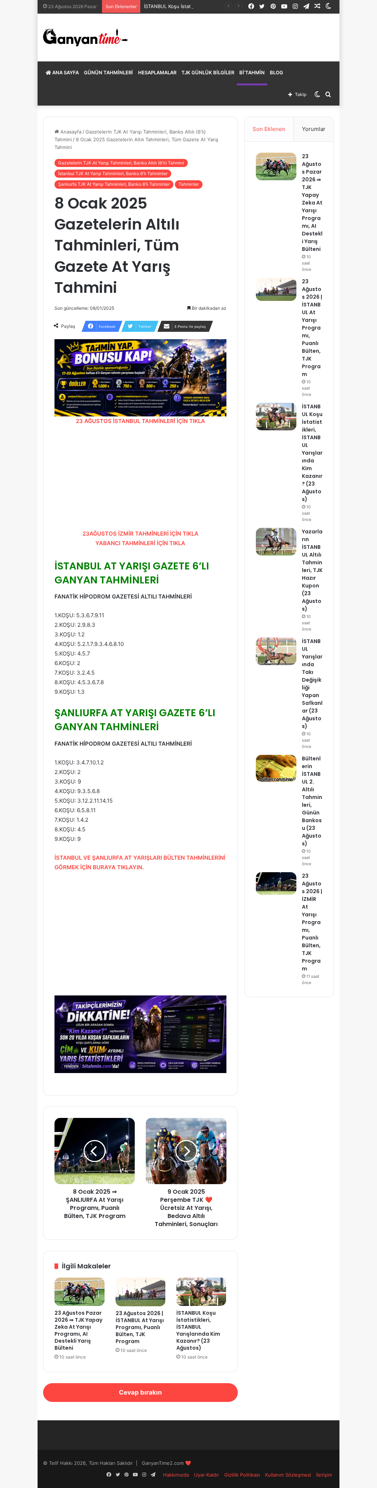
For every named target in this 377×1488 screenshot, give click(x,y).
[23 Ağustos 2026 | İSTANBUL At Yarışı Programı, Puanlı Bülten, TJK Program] (140, 1292)
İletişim (324, 1475)
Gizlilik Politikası (242, 1475)
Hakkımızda (176, 1475)
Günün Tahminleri (108, 72)
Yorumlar (313, 128)
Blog (276, 72)
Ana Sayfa (65, 72)
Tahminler (189, 184)
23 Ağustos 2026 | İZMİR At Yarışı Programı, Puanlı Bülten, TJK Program (312, 922)
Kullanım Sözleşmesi (288, 1475)
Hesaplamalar (157, 72)
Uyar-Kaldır (206, 1475)
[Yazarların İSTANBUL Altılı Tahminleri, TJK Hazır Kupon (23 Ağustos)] (276, 541)
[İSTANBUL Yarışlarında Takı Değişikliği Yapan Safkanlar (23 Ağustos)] (276, 651)
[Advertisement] (140, 477)
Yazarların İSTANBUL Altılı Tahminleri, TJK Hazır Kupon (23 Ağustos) (312, 570)
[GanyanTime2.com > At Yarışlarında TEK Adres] (85, 37)
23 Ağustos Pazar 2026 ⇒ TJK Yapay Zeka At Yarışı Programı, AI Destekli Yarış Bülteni (78, 1330)
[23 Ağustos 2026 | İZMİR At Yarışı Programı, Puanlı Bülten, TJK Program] (276, 883)
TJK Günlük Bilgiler (208, 72)
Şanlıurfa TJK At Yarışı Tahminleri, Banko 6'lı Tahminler (114, 184)
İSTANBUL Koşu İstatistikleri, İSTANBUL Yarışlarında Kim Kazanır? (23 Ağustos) (198, 1330)
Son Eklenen (269, 128)
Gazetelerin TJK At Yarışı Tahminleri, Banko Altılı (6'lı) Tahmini (121, 163)
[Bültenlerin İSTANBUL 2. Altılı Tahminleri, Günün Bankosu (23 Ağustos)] (276, 768)
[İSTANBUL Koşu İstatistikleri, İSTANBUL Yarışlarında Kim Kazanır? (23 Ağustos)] (201, 1292)
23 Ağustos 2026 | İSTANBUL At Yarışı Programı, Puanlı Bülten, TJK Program (140, 1327)
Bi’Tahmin (252, 72)
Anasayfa (70, 132)
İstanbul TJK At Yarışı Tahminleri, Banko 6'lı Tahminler (113, 173)
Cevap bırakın (140, 1392)
